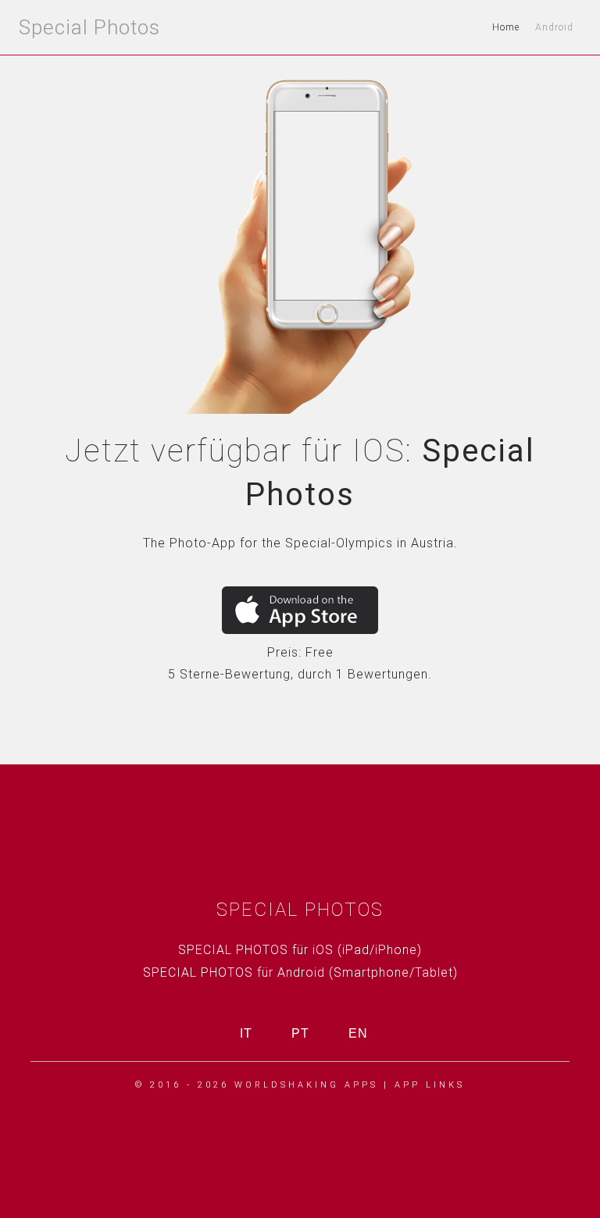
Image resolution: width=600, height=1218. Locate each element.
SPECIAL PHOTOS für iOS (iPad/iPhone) (300, 949)
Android (554, 27)
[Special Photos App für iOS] (300, 610)
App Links (430, 1085)
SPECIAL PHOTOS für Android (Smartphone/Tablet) (300, 972)
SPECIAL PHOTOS (300, 910)
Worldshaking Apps (306, 1085)
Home (506, 27)
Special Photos (89, 27)
